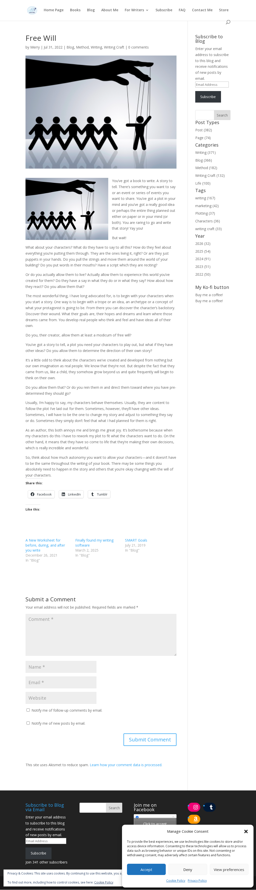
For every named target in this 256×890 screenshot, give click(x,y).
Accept (146, 869)
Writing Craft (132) (210, 175)
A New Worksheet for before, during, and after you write (45, 545)
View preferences (229, 869)
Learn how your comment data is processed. (126, 764)
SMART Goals (136, 540)
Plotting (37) (205, 213)
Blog (91, 10)
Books (75, 10)
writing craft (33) (208, 228)
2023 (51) (202, 266)
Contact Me (202, 10)
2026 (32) (202, 243)
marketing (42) (207, 205)
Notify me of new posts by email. (58, 723)
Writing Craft (114, 47)
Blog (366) (203, 160)
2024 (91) (202, 258)
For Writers (134, 10)
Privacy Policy (197, 880)
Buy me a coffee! (209, 300)
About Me (109, 10)
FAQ (182, 10)
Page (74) (203, 137)
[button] (246, 831)
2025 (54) (202, 251)
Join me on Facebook (145, 807)
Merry (35, 47)
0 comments (138, 47)
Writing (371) (205, 152)
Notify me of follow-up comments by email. (67, 710)
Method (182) (206, 167)
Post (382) (203, 130)
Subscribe (164, 10)
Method (82, 47)
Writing (96, 47)
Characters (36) (207, 221)
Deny (187, 869)
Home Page (54, 10)
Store (223, 10)
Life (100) (202, 183)
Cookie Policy (175, 880)
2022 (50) (202, 274)
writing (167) (205, 198)
